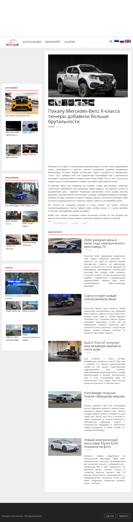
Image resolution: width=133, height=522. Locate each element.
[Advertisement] (66, 18)
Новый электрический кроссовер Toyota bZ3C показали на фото (101, 443)
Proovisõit (53, 41)
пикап (84, 223)
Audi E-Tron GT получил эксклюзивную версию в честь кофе (102, 346)
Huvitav (70, 41)
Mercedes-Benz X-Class (60, 223)
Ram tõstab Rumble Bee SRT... (18, 115)
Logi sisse (110, 516)
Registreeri (124, 516)
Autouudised (32, 41)
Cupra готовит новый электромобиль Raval (100, 297)
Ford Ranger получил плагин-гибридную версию (104, 394)
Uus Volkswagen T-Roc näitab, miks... (21, 205)
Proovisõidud (11, 178)
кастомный (74, 223)
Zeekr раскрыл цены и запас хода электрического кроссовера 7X (104, 243)
